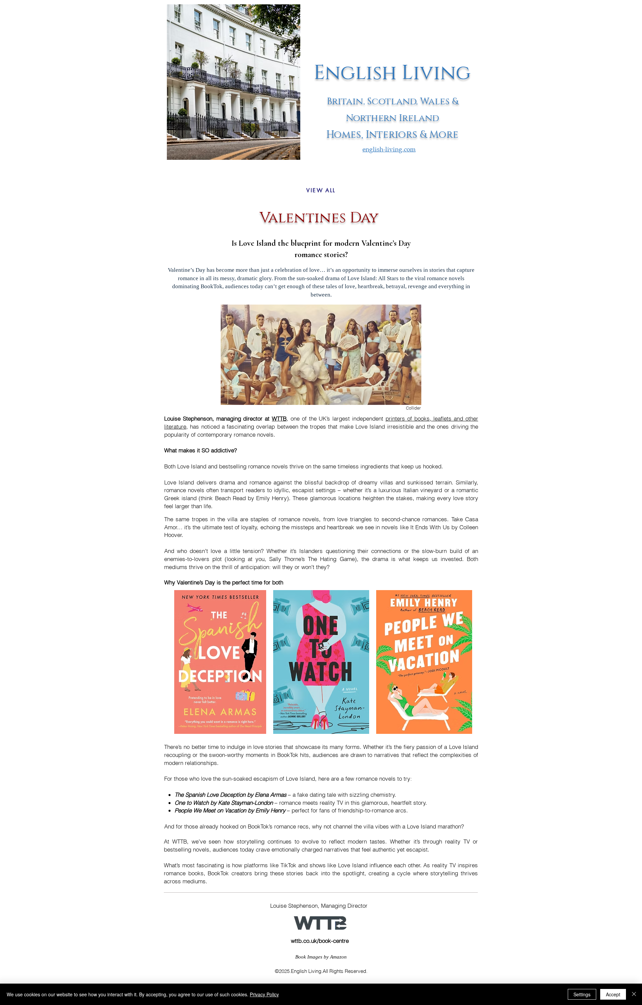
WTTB (279, 418)
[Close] (634, 994)
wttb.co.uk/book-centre (320, 940)
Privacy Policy (264, 994)
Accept (613, 994)
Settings (582, 994)
